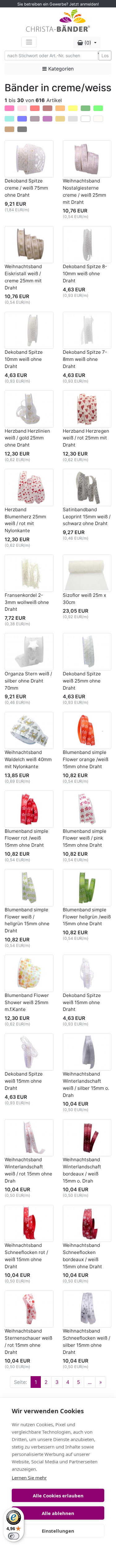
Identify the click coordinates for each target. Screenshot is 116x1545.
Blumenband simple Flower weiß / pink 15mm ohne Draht (84, 838)
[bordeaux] (47, 108)
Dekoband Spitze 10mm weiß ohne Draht (24, 359)
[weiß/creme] (85, 119)
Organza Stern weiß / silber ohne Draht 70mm (28, 681)
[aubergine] (35, 119)
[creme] (98, 119)
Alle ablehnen (58, 1513)
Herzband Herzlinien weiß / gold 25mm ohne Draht (27, 438)
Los (105, 55)
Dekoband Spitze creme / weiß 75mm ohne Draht (26, 188)
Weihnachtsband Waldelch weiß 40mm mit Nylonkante (28, 759)
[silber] (73, 119)
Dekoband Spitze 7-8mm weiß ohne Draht (85, 359)
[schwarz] (22, 129)
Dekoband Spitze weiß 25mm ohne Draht (82, 681)
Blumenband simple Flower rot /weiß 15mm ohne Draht (26, 838)
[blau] (22, 119)
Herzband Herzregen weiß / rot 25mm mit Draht (86, 438)
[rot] (35, 108)
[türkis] (9, 119)
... (90, 1382)
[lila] (47, 119)
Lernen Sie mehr (29, 1477)
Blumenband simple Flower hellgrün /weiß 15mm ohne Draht (87, 917)
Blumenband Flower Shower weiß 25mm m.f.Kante (27, 1002)
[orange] (60, 108)
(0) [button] (88, 43)
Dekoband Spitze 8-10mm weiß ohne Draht (85, 273)
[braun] (9, 129)
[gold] (60, 119)
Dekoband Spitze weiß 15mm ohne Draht (82, 1002)
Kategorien (60, 69)
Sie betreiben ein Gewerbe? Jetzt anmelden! (58, 4)
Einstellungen (58, 1531)
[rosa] (22, 108)
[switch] (13, 1536)
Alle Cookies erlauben (58, 1495)
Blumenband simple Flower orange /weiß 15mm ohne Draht (85, 759)
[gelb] (73, 108)
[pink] (9, 108)
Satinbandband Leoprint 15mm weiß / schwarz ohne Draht (86, 517)
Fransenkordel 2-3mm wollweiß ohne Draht (27, 602)
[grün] (85, 108)
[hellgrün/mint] (98, 108)
